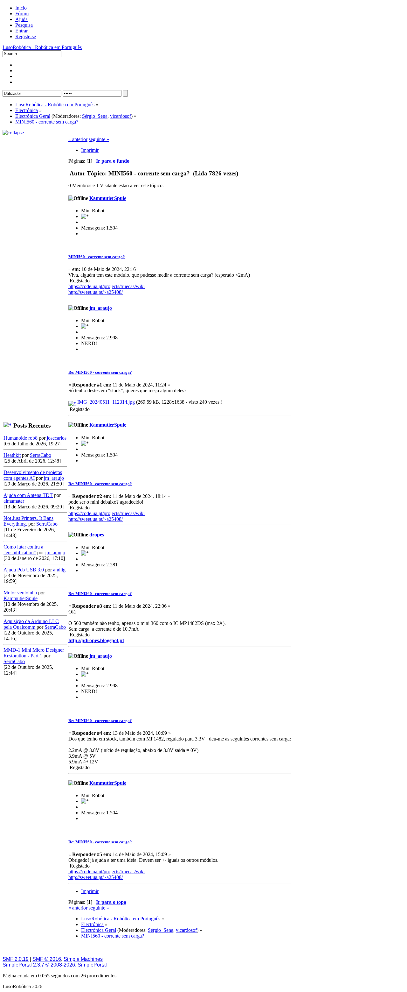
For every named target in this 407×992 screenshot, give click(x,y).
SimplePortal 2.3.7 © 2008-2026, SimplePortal (55, 964)
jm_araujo (54, 478)
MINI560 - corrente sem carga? (96, 256)
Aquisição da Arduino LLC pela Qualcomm (31, 624)
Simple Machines (83, 959)
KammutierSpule (20, 598)
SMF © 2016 (46, 959)
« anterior (77, 139)
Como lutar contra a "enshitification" (23, 549)
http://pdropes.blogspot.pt (96, 640)
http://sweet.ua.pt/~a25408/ (95, 292)
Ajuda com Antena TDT (28, 495)
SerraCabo (40, 455)
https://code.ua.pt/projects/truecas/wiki (106, 286)
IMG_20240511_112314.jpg (105, 402)
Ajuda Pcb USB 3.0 (23, 569)
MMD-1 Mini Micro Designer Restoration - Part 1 (33, 652)
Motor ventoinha (20, 592)
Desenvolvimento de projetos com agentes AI (32, 475)
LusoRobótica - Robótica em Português (42, 47)
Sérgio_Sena (94, 116)
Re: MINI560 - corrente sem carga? (100, 372)
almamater (13, 501)
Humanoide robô (21, 438)
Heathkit (12, 455)
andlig (59, 569)
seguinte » (99, 139)
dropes (96, 534)
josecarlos (56, 438)
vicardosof (120, 116)
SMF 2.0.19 (16, 959)
